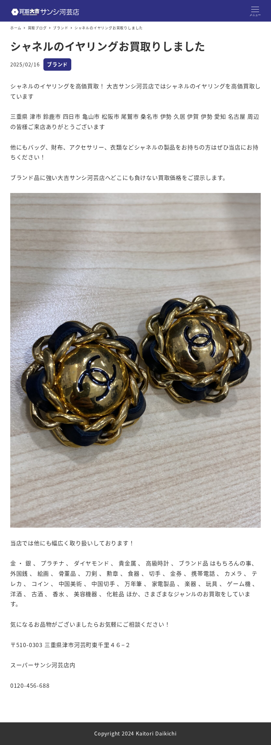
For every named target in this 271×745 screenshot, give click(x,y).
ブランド (57, 64)
